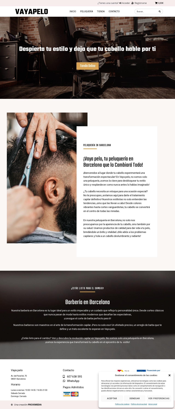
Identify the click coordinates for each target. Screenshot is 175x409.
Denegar (135, 398)
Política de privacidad (139, 404)
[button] (169, 375)
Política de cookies (122, 404)
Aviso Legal (152, 404)
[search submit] (160, 11)
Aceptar (112, 398)
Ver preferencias (158, 398)
